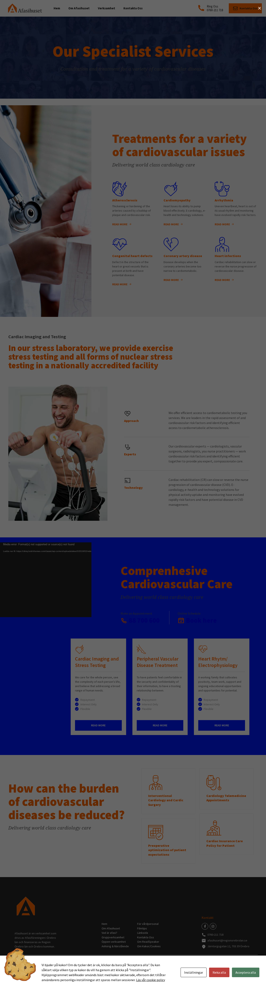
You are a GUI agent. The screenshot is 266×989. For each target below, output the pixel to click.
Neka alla (219, 972)
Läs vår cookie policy (150, 980)
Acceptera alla (245, 972)
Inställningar (193, 972)
